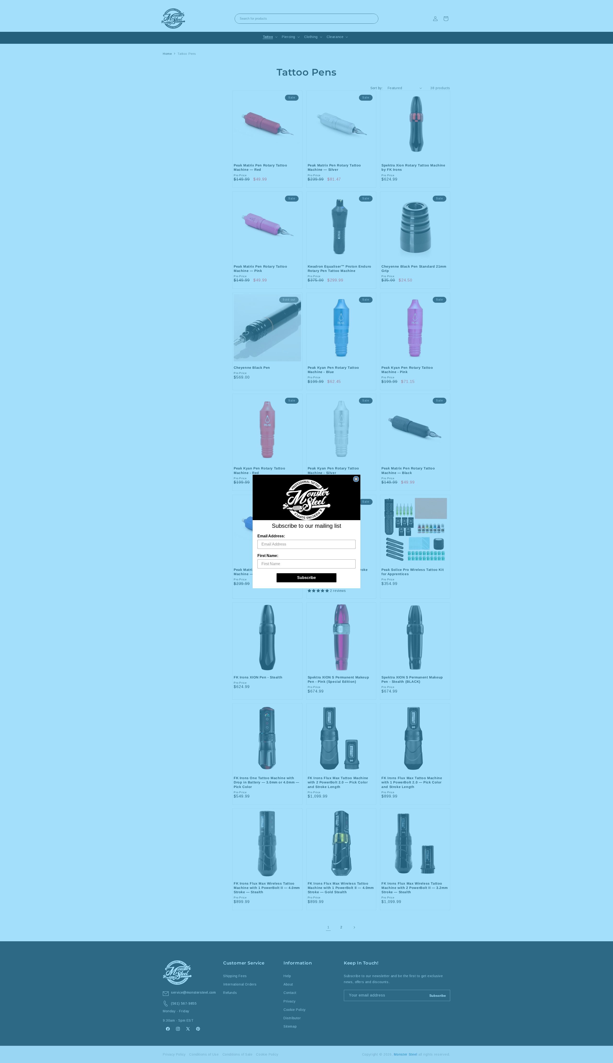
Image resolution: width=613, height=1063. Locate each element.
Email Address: (271, 536)
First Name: (267, 556)
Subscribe (306, 578)
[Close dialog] (356, 479)
